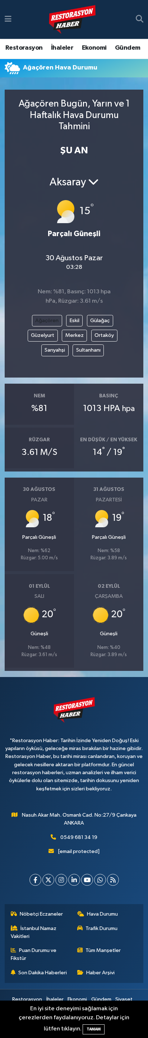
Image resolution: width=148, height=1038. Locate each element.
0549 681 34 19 (78, 837)
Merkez (74, 335)
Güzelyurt (42, 335)
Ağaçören (47, 320)
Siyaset (124, 999)
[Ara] (139, 19)
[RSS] (113, 880)
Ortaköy (104, 335)
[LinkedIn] (74, 880)
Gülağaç (100, 320)
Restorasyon (23, 48)
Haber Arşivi (100, 972)
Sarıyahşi (55, 350)
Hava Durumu (102, 914)
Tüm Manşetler (103, 950)
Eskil (74, 320)
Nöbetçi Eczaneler (41, 914)
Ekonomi (94, 48)
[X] (48, 880)
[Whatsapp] (100, 880)
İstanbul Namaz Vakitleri (34, 932)
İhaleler (62, 48)
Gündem (127, 48)
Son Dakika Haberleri (42, 972)
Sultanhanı (88, 350)
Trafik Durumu (101, 928)
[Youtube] (87, 880)
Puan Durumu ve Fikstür (34, 954)
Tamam (94, 1029)
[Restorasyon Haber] (72, 19)
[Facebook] (35, 880)
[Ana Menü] (8, 19)
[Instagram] (61, 880)
